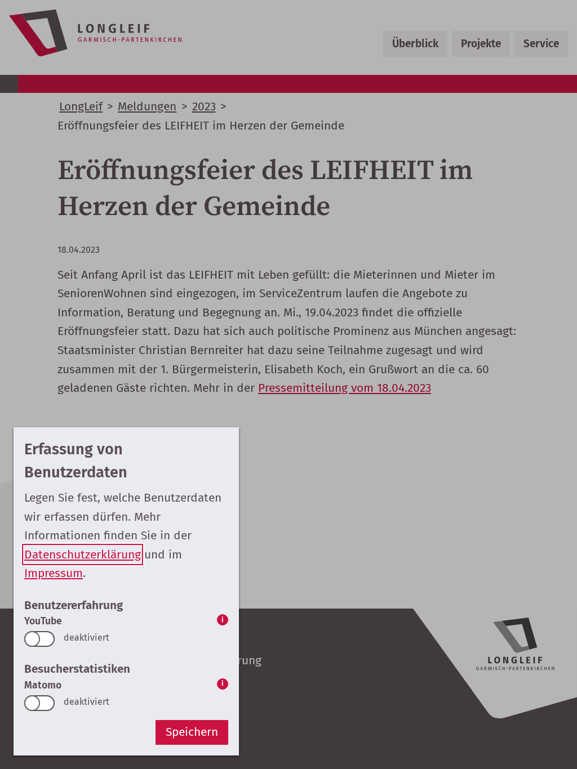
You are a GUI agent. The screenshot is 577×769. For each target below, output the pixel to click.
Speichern (192, 732)
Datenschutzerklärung (82, 554)
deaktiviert (86, 637)
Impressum (53, 573)
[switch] (39, 639)
